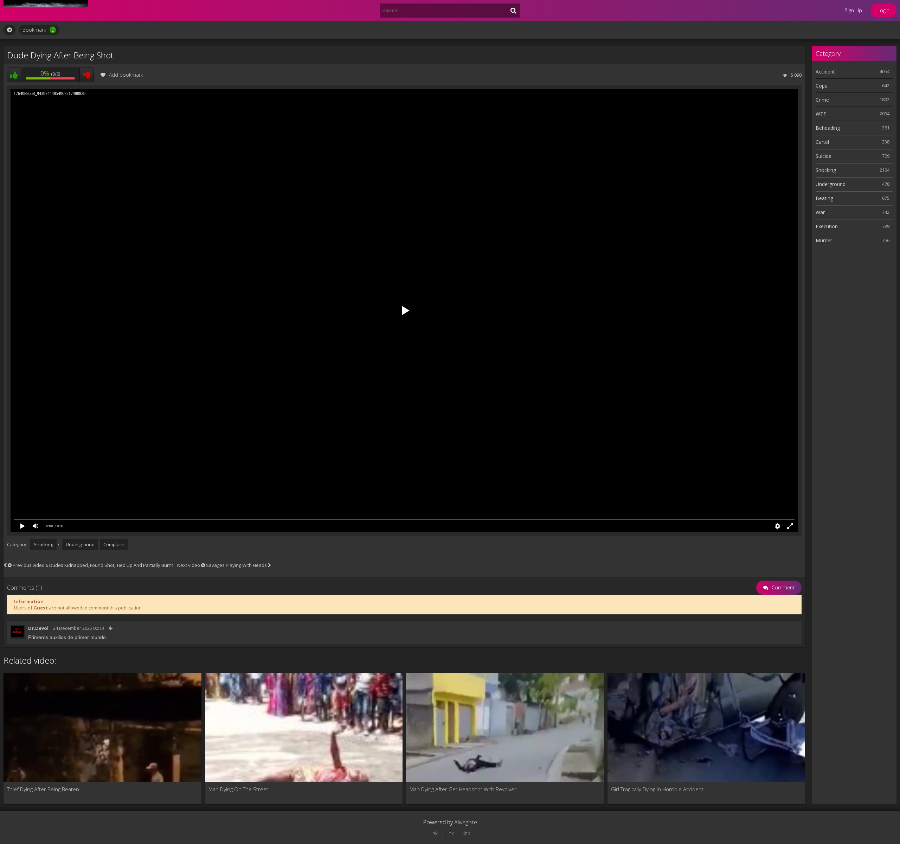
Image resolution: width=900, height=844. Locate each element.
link (434, 833)
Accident (825, 71)
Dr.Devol (38, 628)
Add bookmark (126, 74)
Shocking (43, 544)
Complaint (114, 544)
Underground (80, 544)
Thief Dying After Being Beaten (43, 789)
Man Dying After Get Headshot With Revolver (463, 789)
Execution (827, 226)
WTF (821, 113)
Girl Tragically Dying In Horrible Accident (657, 789)
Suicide (823, 156)
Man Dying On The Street (238, 789)
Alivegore (465, 822)
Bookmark (38, 29)
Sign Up (853, 10)
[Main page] (46, 10)
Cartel (822, 142)
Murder (824, 240)
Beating (824, 198)
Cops (821, 85)
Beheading (828, 127)
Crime (822, 99)
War (820, 212)
